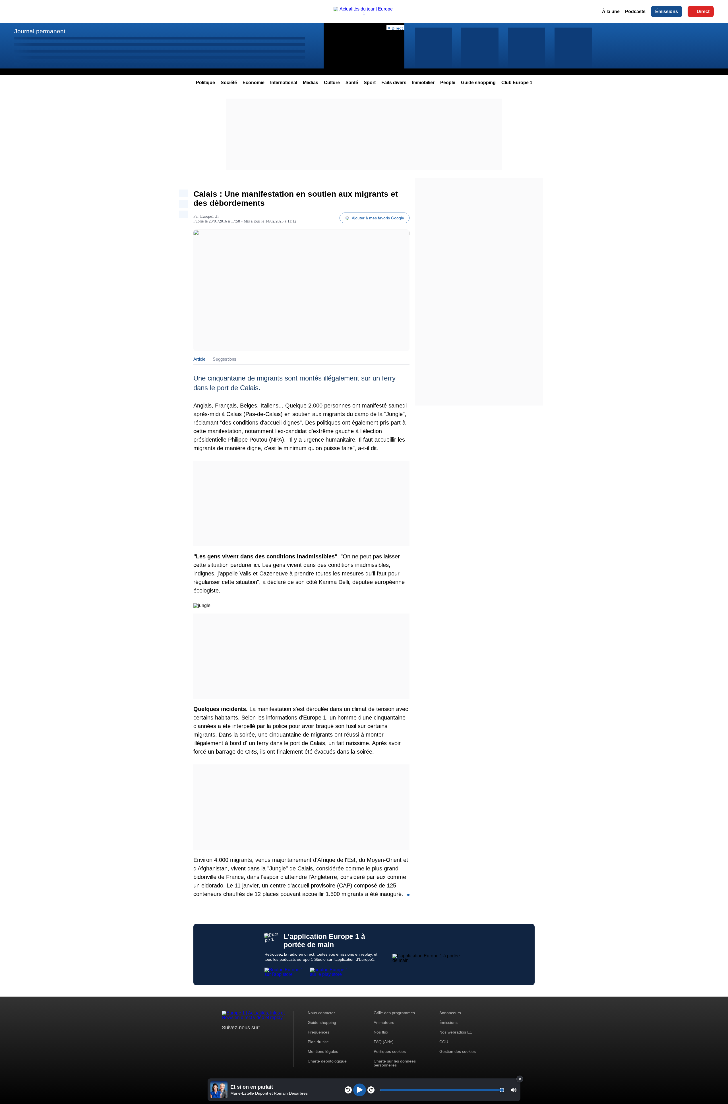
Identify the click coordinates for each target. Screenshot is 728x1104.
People (447, 82)
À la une (611, 11)
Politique (205, 82)
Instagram (235, 1038)
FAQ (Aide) (384, 1041)
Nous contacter (321, 1013)
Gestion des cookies (457, 1051)
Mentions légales (323, 1051)
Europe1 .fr (209, 216)
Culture (332, 82)
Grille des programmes (394, 1013)
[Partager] (183, 193)
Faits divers (393, 82)
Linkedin (273, 1038)
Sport (370, 82)
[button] (514, 1090)
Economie (253, 82)
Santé (352, 82)
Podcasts (635, 11)
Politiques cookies (390, 1051)
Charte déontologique (327, 1061)
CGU (443, 1041)
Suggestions (224, 359)
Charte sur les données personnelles (395, 1063)
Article (199, 359)
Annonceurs (450, 1013)
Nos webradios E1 (455, 1032)
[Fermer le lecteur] (519, 1079)
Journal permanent (39, 31)
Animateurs (384, 1022)
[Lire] (359, 1090)
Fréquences (318, 1032)
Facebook (244, 1038)
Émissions (666, 11)
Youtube (254, 1038)
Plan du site (318, 1041)
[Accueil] (364, 13)
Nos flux (381, 1032)
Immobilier (423, 82)
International (283, 82)
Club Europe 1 (516, 82)
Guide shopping (478, 82)
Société (229, 82)
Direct (703, 11)
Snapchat (264, 1038)
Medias (310, 82)
